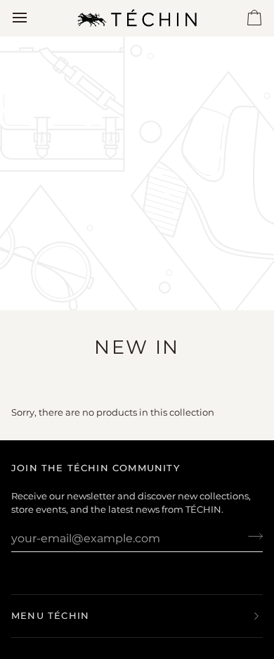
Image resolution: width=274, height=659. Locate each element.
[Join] (251, 536)
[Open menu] (32, 18)
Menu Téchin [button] (50, 615)
